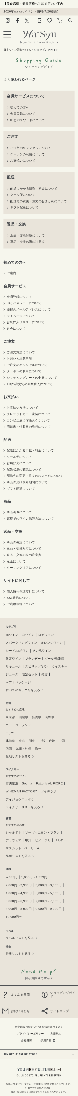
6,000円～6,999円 (19, 901)
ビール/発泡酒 (54, 658)
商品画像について (19, 512)
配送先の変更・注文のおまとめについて (38, 201)
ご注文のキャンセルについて (30, 148)
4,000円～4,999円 (19, 893)
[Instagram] (8, 19)
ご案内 (11, 273)
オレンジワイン (52, 642)
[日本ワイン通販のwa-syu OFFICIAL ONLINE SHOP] (39, 35)
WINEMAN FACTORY (21, 791)
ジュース (12, 674)
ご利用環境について (21, 604)
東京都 (10, 717)
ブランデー (33, 658)
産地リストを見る (18, 756)
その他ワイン (41, 650)
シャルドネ (13, 832)
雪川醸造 (12, 783)
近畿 (52, 741)
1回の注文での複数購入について (30, 384)
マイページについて (21, 316)
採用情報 (46, 1040)
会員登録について (22, 113)
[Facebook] (17, 19)
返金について (16, 561)
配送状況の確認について (24, 469)
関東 (32, 741)
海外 (38, 748)
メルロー (60, 840)
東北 (22, 741)
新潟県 (36, 717)
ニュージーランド (18, 725)
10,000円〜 (14, 916)
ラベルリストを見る (20, 938)
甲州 (28, 840)
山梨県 (23, 717)
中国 (62, 741)
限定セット (30, 674)
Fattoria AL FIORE (49, 783)
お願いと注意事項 (19, 358)
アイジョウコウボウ (20, 799)
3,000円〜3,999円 (49, 885)
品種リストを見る (18, 856)
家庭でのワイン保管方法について (30, 518)
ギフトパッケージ (18, 682)
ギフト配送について (24, 207)
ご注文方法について (21, 352)
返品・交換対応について (27, 235)
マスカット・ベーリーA (22, 848)
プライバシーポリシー (30, 1033)
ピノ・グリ (43, 840)
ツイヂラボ (49, 791)
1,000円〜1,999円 (34, 877)
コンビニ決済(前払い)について (28, 420)
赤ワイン (12, 634)
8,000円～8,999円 (19, 909)
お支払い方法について (22, 407)
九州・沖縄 (23, 748)
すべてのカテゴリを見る (23, 690)
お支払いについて (22, 160)
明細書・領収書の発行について (29, 426)
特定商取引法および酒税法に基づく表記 (39, 1026)
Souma (27, 783)
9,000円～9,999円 (49, 909)
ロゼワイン (46, 634)
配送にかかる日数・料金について (33, 188)
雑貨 (44, 674)
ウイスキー (60, 666)
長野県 (50, 717)
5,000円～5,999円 (49, 893)
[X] (27, 19)
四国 (9, 748)
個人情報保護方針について (25, 591)
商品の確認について (21, 542)
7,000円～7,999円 (49, 901)
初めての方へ (19, 107)
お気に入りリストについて (25, 322)
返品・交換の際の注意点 (27, 241)
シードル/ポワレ (17, 650)
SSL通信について (19, 597)
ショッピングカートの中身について (32, 377)
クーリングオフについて (24, 567)
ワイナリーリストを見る (23, 807)
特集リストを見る (18, 953)
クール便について (22, 194)
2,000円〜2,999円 (19, 885)
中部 (42, 741)
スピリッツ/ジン (36, 666)
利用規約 (55, 1033)
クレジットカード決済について (29, 414)
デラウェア (13, 840)
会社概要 (26, 1040)
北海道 (10, 741)
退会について (16, 328)
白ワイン (28, 634)
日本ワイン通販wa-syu (17, 49)
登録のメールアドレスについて (29, 309)
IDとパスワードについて (27, 120)
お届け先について (19, 463)
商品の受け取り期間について (27, 482)
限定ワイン (13, 658)
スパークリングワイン (21, 642)
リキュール (13, 666)
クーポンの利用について (27, 154)
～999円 (12, 877)
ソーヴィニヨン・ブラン (42, 832)
